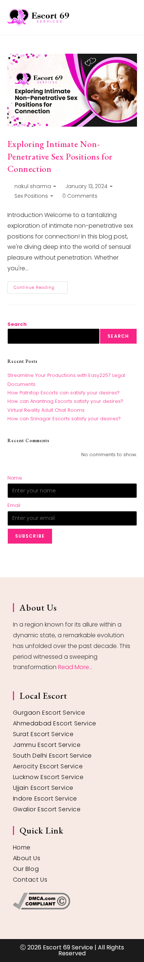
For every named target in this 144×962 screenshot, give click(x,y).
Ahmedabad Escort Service (54, 723)
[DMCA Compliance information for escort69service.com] (72, 901)
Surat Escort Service (43, 734)
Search (17, 324)
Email (13, 505)
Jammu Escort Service (47, 745)
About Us (27, 858)
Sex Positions (31, 196)
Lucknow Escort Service (48, 777)
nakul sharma (32, 186)
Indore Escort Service (45, 798)
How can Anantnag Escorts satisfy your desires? (65, 401)
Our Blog (26, 869)
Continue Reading (41, 285)
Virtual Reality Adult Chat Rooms (46, 410)
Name (14, 477)
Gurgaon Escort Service (49, 712)
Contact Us (30, 879)
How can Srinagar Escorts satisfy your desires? (64, 418)
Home (22, 847)
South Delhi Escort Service (52, 755)
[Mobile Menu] (134, 17)
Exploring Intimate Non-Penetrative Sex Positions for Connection (60, 156)
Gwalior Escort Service (47, 809)
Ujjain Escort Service (43, 788)
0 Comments (79, 196)
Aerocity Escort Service (48, 766)
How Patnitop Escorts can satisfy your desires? (63, 392)
